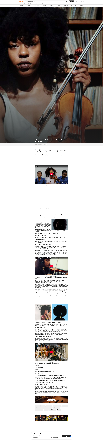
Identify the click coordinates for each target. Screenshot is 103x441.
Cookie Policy (35, 437)
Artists (29, 5)
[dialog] (51, 435)
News (67, 3)
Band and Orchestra (39, 409)
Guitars (20, 3)
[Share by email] (64, 145)
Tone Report (81, 5)
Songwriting (49, 407)
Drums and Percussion (57, 405)
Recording (65, 405)
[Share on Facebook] (62, 145)
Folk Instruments (57, 407)
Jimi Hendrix (57, 247)
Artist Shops (74, 3)
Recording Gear (37, 3)
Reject (64, 435)
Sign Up (81, 1)
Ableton (36, 329)
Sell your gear (72, 1)
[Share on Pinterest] (63, 145)
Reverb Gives (78, 3)
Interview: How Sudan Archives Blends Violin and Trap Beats (51, 140)
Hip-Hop (46, 409)
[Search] (66, 1)
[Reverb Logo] (21, 1)
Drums (40, 3)
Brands (65, 3)
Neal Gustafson (45, 144)
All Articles (21, 5)
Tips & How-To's (73, 5)
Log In (83, 1)
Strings (58, 409)
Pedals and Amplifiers (24, 3)
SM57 (37, 151)
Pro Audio (38, 405)
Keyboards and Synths (31, 3)
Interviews (44, 5)
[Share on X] (51, 412)
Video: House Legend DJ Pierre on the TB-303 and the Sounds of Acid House (51, 421)
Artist (43, 405)
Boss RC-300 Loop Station (63, 150)
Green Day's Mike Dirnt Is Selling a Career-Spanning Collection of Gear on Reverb (40, 421)
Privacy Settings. (55, 437)
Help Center (82, 3)
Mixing (37, 407)
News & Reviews (36, 5)
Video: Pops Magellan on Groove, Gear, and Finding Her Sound (62, 421)
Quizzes (59, 5)
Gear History (66, 5)
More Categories (50, 3)
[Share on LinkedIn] (61, 145)
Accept (68, 435)
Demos (51, 5)
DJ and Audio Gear (44, 3)
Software (43, 407)
